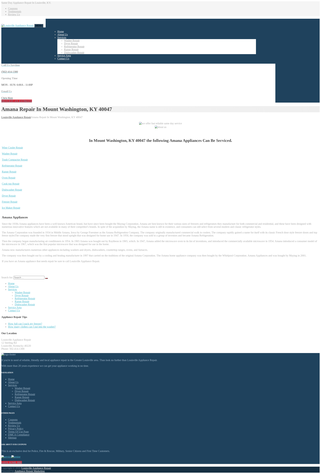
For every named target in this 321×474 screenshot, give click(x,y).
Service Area (64, 55)
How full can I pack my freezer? (25, 323)
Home (60, 31)
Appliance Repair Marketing (30, 471)
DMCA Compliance (18, 434)
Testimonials (14, 11)
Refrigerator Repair (74, 46)
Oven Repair (8, 177)
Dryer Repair (71, 43)
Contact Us (63, 58)
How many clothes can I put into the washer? (32, 326)
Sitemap (12, 437)
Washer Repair (72, 40)
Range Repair (71, 49)
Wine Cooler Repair (12, 147)
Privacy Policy (15, 428)
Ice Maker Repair (11, 207)
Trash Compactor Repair (15, 159)
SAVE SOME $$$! (11, 462)
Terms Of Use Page (18, 431)
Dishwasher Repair (74, 52)
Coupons (13, 8)
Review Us (14, 14)
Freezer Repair (9, 201)
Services (61, 37)
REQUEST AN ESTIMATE (16, 101)
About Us (62, 34)
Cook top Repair (10, 183)
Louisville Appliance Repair (36, 468)
